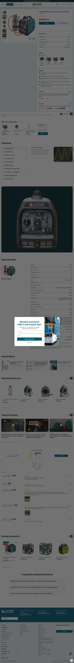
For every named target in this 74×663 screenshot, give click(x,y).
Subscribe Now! (29, 339)
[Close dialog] (58, 318)
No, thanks (29, 342)
